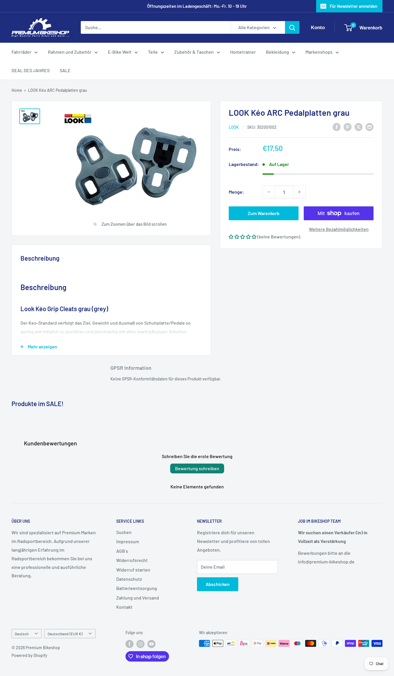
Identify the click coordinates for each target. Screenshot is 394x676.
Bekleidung (277, 52)
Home (17, 90)
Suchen (124, 532)
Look (234, 126)
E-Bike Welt (120, 52)
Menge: (236, 192)
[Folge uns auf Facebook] (129, 644)
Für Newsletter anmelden (353, 6)
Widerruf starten (133, 569)
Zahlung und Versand (137, 597)
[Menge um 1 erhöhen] (299, 192)
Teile (153, 52)
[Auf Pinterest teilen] (348, 126)
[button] (242, 236)
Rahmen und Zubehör (69, 52)
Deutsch (22, 633)
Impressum (127, 541)
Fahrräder (21, 52)
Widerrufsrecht (132, 560)
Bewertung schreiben (197, 468)
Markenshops (319, 52)
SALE (65, 70)
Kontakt (124, 607)
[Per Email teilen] (369, 126)
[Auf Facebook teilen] (337, 126)
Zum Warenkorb (263, 213)
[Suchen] (292, 27)
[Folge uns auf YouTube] (151, 644)
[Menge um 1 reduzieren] (269, 192)
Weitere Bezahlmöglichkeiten (339, 229)
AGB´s (122, 551)
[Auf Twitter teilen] (358, 126)
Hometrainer (243, 52)
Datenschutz (129, 579)
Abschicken (218, 584)
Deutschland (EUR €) (65, 633)
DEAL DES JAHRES (31, 70)
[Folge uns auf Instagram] (140, 644)
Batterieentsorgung (136, 588)
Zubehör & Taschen (194, 52)
